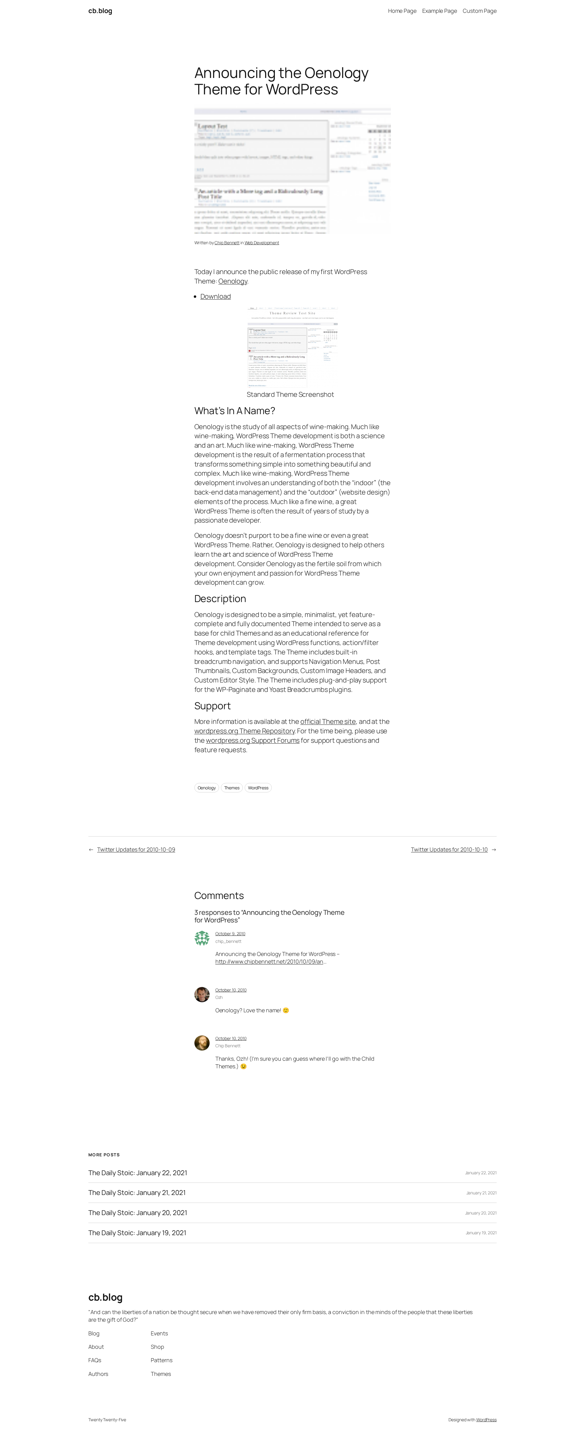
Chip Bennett (226, 242)
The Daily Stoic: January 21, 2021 (137, 1193)
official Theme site (328, 721)
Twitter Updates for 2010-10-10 (449, 849)
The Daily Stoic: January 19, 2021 (137, 1233)
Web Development (262, 242)
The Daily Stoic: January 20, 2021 (137, 1213)
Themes (231, 788)
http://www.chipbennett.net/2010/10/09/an (269, 961)
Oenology (232, 281)
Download (215, 296)
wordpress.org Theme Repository (244, 730)
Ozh (219, 997)
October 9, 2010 (230, 933)
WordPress (258, 788)
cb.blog (100, 10)
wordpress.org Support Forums (253, 740)
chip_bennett (228, 941)
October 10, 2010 (230, 990)
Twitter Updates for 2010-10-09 (136, 849)
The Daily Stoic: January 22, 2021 (137, 1173)
